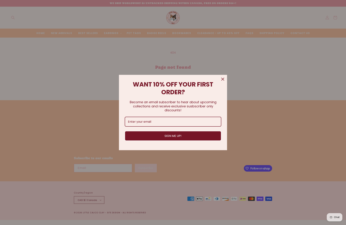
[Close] (222, 79)
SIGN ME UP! (173, 136)
